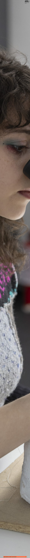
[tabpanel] (15, 279)
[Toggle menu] (28, 557)
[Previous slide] (1, 279)
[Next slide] (28, 279)
